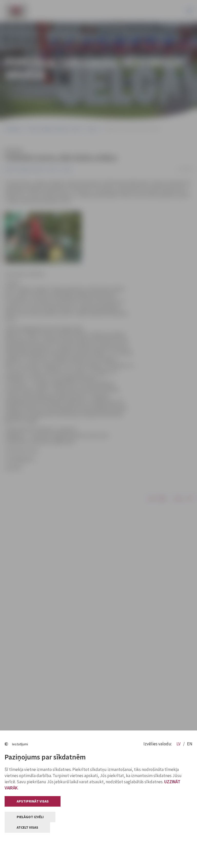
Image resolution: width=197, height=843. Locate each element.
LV (178, 744)
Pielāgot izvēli (30, 817)
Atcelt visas (27, 827)
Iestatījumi (20, 744)
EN (189, 744)
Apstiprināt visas (33, 801)
